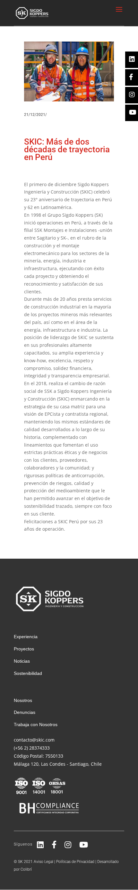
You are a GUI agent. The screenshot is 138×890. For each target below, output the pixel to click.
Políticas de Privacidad (75, 861)
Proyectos (24, 648)
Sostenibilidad (28, 673)
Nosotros (23, 700)
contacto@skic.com (34, 740)
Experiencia (26, 636)
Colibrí (26, 869)
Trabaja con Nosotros (35, 724)
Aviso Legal (43, 861)
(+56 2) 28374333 (32, 748)
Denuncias (24, 712)
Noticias (22, 661)
